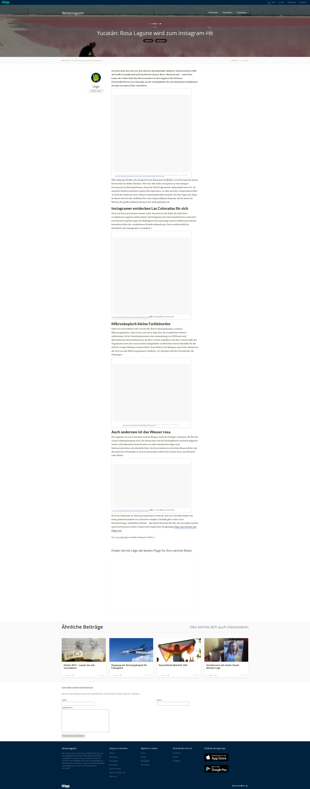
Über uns (113, 776)
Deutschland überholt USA (173, 665)
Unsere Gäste (115, 768)
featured (148, 41)
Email (160, 700)
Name (64, 700)
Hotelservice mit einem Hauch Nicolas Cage (222, 666)
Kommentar (67, 708)
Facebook (177, 753)
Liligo (68, 675)
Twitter (175, 757)
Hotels (143, 757)
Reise (143, 753)
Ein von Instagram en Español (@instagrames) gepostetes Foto (139, 175)
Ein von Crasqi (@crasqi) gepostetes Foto (139, 425)
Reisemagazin (72, 13)
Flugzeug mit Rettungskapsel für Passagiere (129, 666)
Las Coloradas (122, 537)
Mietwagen (145, 761)
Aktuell (112, 753)
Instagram (177, 761)
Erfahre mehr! (96, 91)
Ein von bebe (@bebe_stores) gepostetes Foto (130, 317)
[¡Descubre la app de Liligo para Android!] (216, 769)
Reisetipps (242, 12)
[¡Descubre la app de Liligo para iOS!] (216, 757)
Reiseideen (227, 12)
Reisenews (213, 12)
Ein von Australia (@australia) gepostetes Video (130, 510)
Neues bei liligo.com (117, 772)
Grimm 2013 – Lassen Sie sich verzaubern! (79, 666)
